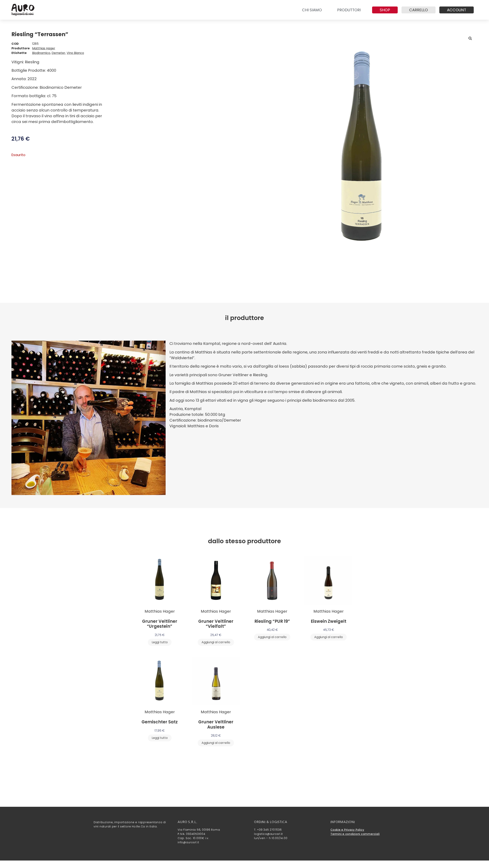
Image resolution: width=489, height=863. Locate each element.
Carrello (418, 10)
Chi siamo (312, 10)
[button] (470, 38)
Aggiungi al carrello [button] (216, 642)
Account (456, 10)
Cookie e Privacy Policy (347, 830)
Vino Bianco (75, 53)
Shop (385, 10)
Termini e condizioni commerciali (355, 834)
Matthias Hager (43, 48)
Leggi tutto (160, 642)
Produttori (349, 10)
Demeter (58, 53)
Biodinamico (41, 53)
